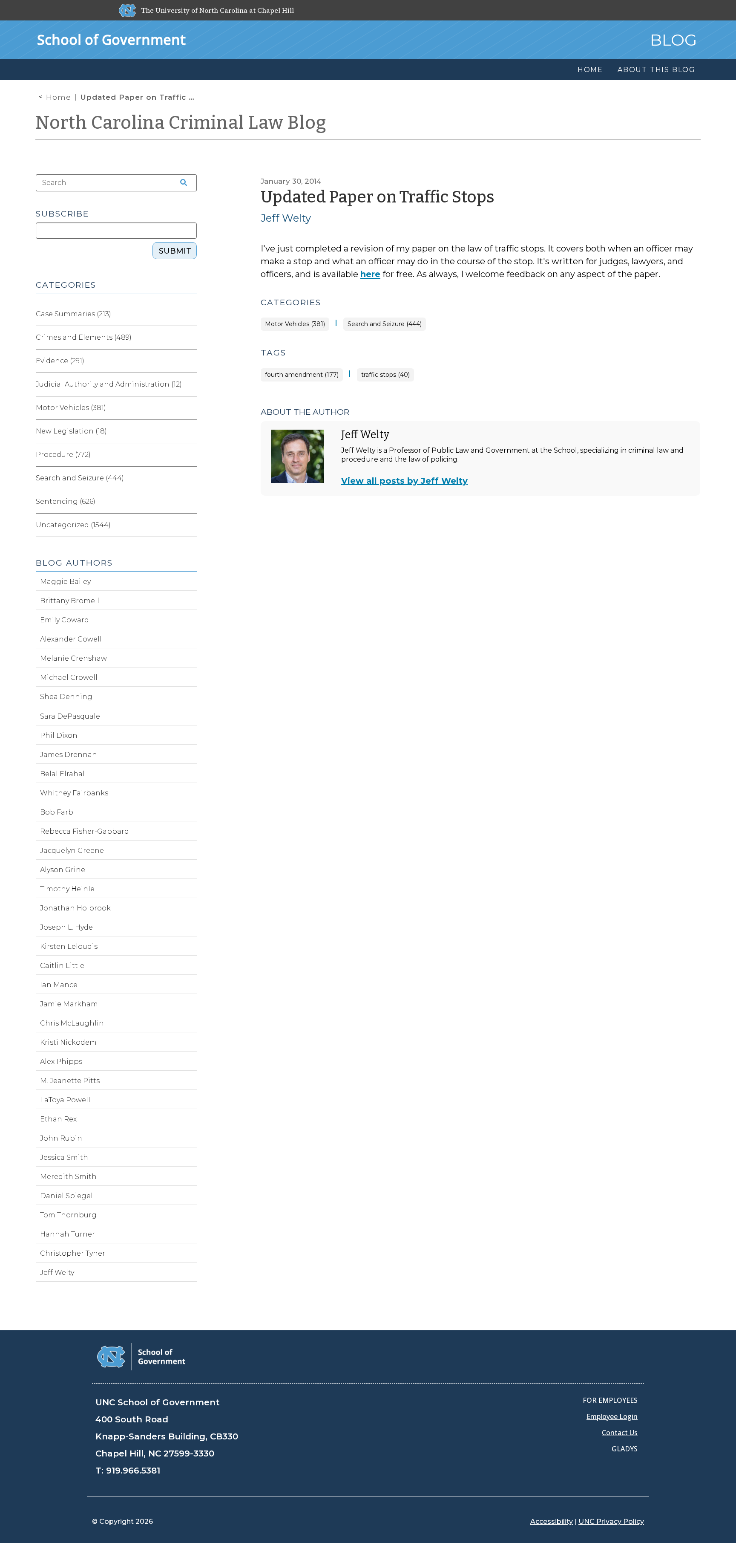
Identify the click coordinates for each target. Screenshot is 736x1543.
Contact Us (620, 1432)
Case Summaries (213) (73, 314)
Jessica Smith (64, 1157)
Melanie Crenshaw (73, 658)
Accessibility (551, 1521)
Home (58, 97)
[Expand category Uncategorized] (190, 525)
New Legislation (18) (71, 431)
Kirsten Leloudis (69, 946)
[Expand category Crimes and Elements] (190, 337)
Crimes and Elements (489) (84, 337)
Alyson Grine (62, 870)
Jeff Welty (286, 218)
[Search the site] (180, 182)
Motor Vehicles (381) (295, 324)
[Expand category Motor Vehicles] (190, 407)
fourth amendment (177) (302, 375)
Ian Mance (59, 985)
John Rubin (61, 1138)
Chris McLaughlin (72, 1023)
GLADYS (625, 1448)
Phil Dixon (59, 735)
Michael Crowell (69, 677)
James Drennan (68, 755)
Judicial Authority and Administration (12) (109, 384)
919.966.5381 (133, 1470)
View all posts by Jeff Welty (404, 481)
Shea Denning (66, 697)
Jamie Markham (69, 1004)
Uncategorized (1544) (73, 525)
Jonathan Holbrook (75, 908)
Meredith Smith (68, 1177)
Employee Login (612, 1416)
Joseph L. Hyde (66, 927)
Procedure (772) (63, 455)
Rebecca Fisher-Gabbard (84, 831)
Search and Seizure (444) (385, 324)
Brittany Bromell (69, 601)
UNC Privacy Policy (611, 1521)
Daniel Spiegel (66, 1196)
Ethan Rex (58, 1119)
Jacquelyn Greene (72, 851)
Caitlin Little (62, 966)
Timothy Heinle (67, 889)
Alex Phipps (61, 1062)
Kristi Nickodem (68, 1042)
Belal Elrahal (62, 774)
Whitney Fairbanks (74, 793)
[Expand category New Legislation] (190, 431)
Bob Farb (56, 812)
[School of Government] (141, 1356)
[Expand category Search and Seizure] (190, 478)
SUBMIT (175, 251)
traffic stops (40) (385, 375)
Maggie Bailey (65, 582)
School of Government (111, 39)
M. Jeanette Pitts (70, 1081)
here (370, 274)
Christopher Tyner (72, 1253)
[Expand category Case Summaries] (190, 314)
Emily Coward (64, 620)
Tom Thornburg (68, 1215)
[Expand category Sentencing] (190, 501)
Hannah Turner (67, 1234)
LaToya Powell (65, 1100)
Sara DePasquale (70, 716)
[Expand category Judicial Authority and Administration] (190, 384)
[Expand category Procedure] (190, 454)
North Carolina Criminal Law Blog (181, 122)
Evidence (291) (60, 361)
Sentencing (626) (65, 501)
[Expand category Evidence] (190, 361)
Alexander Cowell (71, 639)
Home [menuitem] (590, 70)
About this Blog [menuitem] (657, 70)
